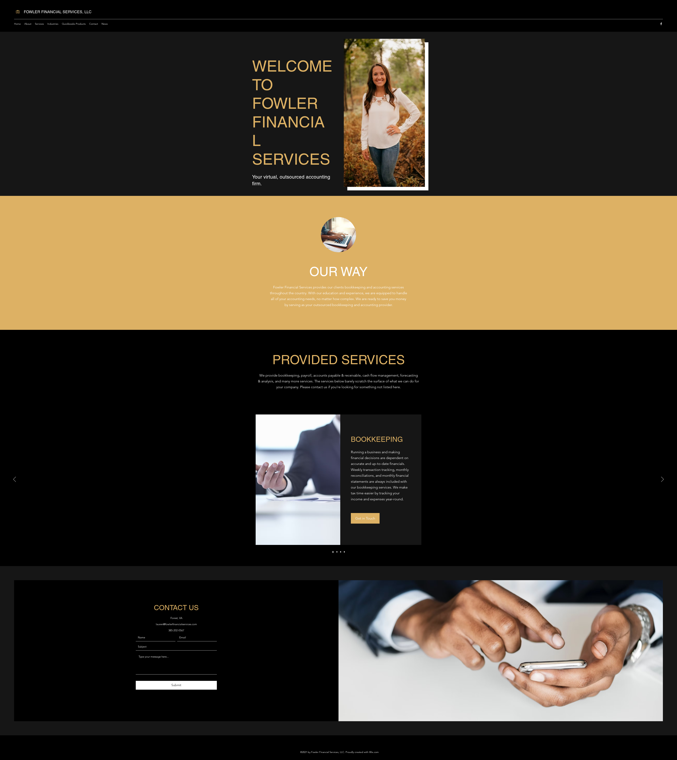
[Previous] (14, 479)
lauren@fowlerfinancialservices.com (176, 624)
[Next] (662, 479)
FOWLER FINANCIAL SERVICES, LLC (58, 12)
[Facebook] (661, 24)
